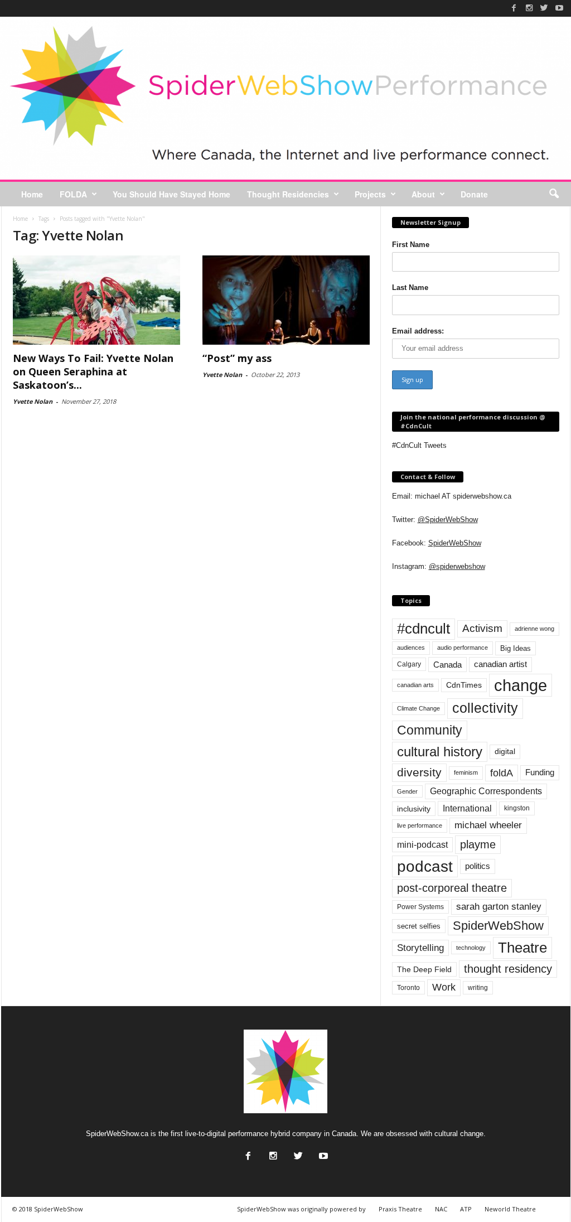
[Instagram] (529, 8)
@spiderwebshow (457, 566)
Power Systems (420, 907)
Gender (407, 791)
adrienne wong (534, 628)
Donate (474, 194)
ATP (466, 1209)
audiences (411, 647)
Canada (447, 664)
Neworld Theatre (510, 1209)
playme (478, 844)
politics (477, 866)
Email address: (418, 331)
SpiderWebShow (454, 543)
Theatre (522, 947)
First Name (410, 244)
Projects (370, 194)
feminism (466, 772)
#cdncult (423, 628)
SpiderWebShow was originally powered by (301, 1209)
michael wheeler (488, 825)
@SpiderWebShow (448, 519)
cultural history (439, 751)
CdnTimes (464, 685)
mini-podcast (422, 844)
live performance (419, 825)
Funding (539, 772)
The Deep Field (424, 969)
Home (32, 194)
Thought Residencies (288, 194)
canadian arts (415, 685)
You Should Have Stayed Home (171, 194)
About (423, 194)
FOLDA (73, 194)
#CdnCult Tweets (419, 445)
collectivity (485, 708)
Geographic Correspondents (486, 791)
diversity (419, 772)
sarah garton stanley (498, 906)
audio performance (462, 647)
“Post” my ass (237, 358)
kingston (517, 808)
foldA (501, 773)
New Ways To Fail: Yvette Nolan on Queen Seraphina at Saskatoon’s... (93, 371)
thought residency (508, 969)
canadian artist (500, 664)
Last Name (410, 287)
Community (429, 730)
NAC (441, 1209)
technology (471, 947)
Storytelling (420, 947)
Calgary (409, 664)
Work (444, 987)
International (467, 808)
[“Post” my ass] (286, 300)
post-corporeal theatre (452, 888)
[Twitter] (544, 8)
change (520, 685)
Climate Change (418, 708)
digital (505, 751)
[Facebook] (514, 8)
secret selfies (419, 926)
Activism (482, 628)
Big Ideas (515, 648)
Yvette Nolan (32, 401)
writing (478, 988)
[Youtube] (559, 8)
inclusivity (413, 808)
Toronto (408, 988)
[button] (553, 194)
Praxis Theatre (400, 1209)
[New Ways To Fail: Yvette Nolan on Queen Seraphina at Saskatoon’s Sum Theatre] (96, 300)
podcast (425, 866)
